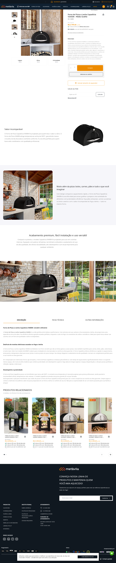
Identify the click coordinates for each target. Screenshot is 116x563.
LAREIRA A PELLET (86, 6)
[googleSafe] (69, 552)
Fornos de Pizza (76, 10)
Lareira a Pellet (7, 525)
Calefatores (6, 508)
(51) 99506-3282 (46, 511)
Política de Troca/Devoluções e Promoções (27, 515)
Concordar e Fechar (88, 557)
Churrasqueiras (7, 511)
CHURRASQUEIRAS (75, 6)
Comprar (90, 68)
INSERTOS (65, 6)
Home (69, 10)
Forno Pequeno (94, 10)
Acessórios (6, 528)
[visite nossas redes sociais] (4, 539)
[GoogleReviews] (76, 552)
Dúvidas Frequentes (27, 520)
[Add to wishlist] (103, 14)
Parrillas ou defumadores (10, 522)
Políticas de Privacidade (28, 511)
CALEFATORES (46, 6)
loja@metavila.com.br (46, 514)
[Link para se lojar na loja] (108, 7)
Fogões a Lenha (7, 514)
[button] (45, 2)
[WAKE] (102, 552)
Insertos (5, 520)
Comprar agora (22, 430)
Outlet (95, 6)
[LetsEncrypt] (83, 552)
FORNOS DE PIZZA (35, 6)
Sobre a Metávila (26, 508)
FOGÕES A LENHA (56, 6)
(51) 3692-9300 (46, 508)
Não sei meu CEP (72, 98)
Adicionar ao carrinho (86, 74)
